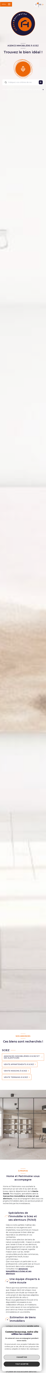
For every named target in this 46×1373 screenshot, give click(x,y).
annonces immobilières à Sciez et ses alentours (18, 1271)
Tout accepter (21, 1364)
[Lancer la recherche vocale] (23, 68)
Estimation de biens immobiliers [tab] (23, 1319)
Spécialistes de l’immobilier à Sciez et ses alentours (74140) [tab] (22, 1216)
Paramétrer (22, 1357)
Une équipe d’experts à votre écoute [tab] (24, 1281)
